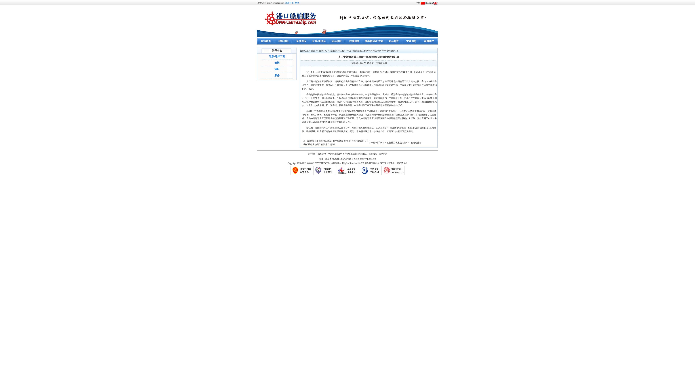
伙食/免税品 (319, 41)
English (429, 3)
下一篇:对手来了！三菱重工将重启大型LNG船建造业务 (395, 142)
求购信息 (411, 41)
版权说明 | (322, 154)
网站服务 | (363, 154)
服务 (277, 75)
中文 (418, 3)
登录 (297, 3)
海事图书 (429, 41)
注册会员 (289, 3)
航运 (277, 62)
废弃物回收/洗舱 (374, 41)
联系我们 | (353, 154)
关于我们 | (312, 154)
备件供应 (301, 41)
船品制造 (394, 41)
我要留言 (383, 154)
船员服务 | (373, 154)
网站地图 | (333, 154)
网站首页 (266, 41)
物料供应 (284, 41)
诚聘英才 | (343, 154)
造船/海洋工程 (277, 56)
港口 (277, 69)
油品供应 (337, 41)
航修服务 (354, 41)
